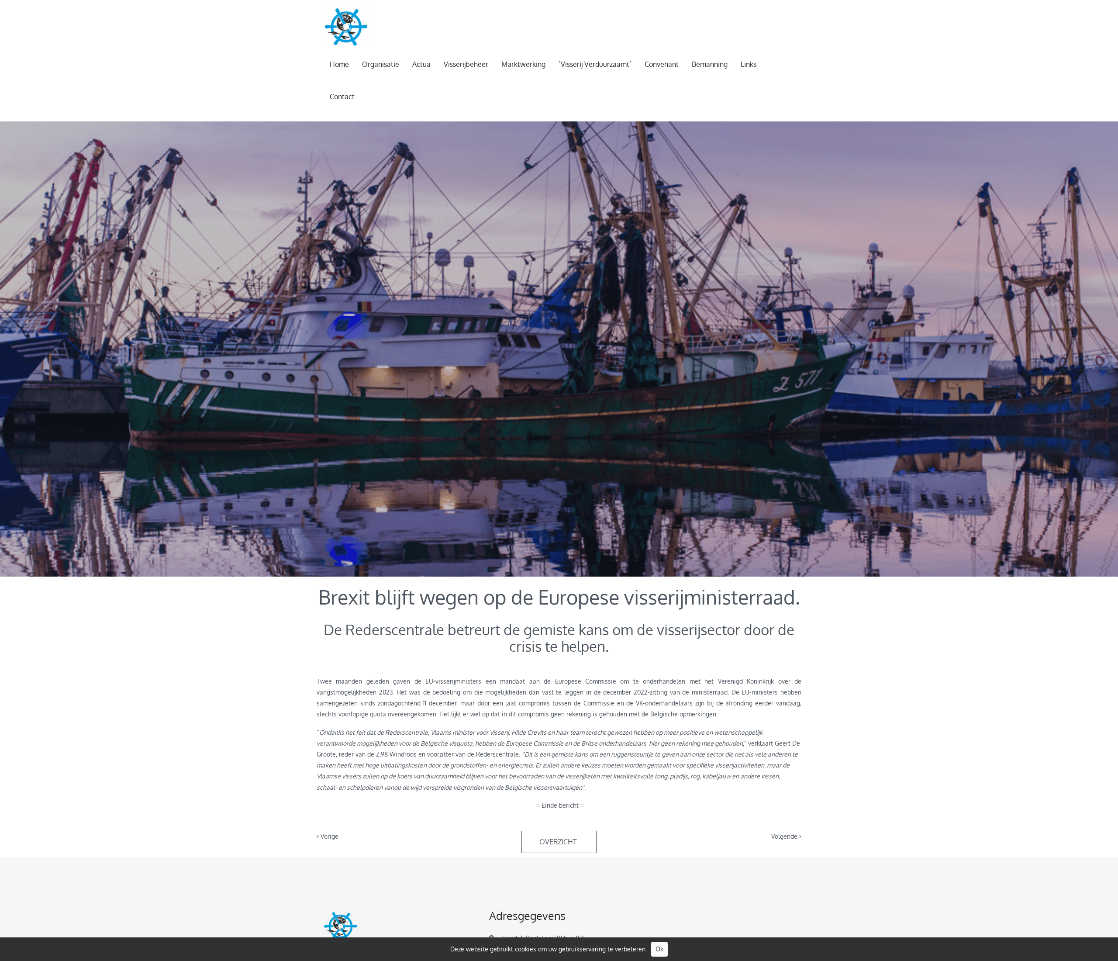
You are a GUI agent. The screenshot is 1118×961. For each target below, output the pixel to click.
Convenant (662, 64)
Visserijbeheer (466, 64)
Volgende (785, 836)
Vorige (328, 836)
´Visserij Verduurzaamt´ (595, 64)
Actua (421, 64)
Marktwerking (523, 64)
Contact (342, 96)
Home (339, 64)
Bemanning (710, 64)
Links (748, 64)
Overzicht (559, 841)
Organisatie (380, 64)
